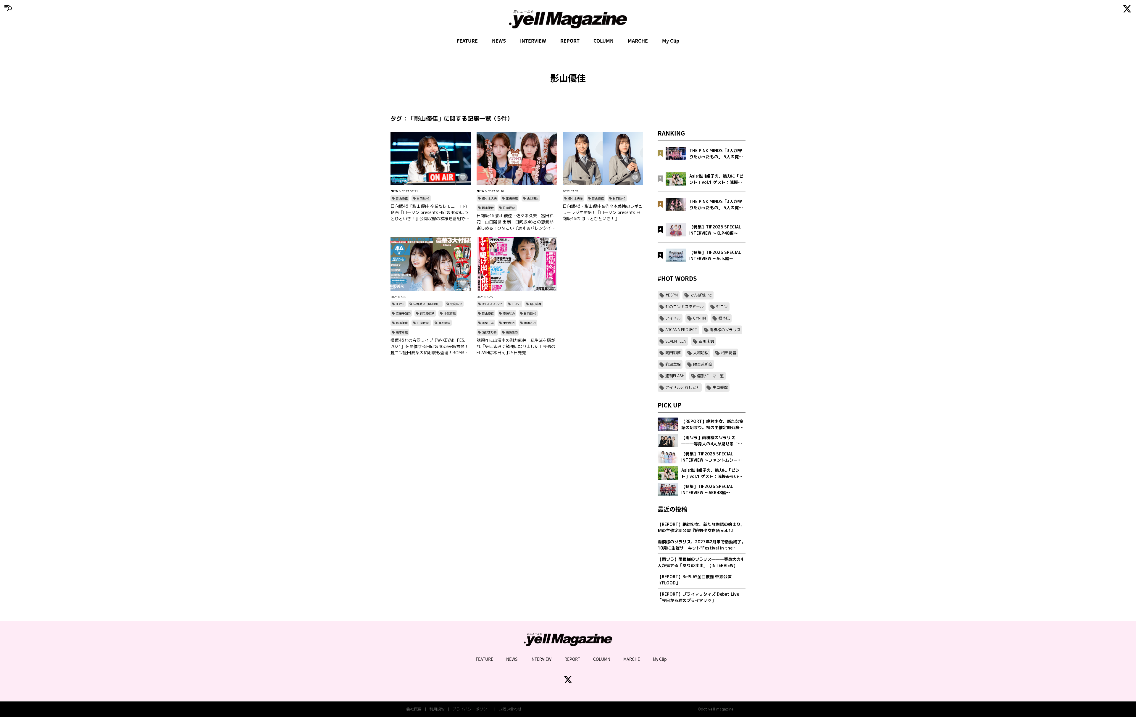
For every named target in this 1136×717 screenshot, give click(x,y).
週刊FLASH (675, 375)
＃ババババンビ (492, 304)
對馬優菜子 (427, 313)
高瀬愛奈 (512, 332)
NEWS (499, 40)
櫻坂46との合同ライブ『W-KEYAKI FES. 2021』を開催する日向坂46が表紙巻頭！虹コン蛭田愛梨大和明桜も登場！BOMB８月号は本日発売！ (429, 346)
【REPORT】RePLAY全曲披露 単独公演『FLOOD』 (695, 580)
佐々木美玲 (575, 198)
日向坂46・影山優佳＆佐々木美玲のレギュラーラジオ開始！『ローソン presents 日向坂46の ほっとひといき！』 (603, 212)
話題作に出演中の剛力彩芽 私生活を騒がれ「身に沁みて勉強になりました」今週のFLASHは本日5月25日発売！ (516, 346)
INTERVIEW (533, 40)
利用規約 (437, 709)
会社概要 (414, 709)
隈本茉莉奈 (702, 364)
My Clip (670, 40)
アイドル (673, 318)
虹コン (722, 306)
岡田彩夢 (673, 352)
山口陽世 (533, 198)
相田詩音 (728, 352)
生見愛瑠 (720, 387)
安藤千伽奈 (403, 313)
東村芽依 (444, 323)
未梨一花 (488, 323)
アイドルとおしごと (682, 387)
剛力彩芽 (536, 304)
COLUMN (603, 40)
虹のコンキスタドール (684, 306)
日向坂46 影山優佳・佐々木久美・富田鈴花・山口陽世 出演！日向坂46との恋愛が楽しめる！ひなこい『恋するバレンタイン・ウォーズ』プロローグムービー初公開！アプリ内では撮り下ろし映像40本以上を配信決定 (516, 222)
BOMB (400, 304)
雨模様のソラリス (725, 329)
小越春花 (450, 313)
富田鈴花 (512, 198)
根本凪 (724, 318)
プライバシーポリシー (471, 709)
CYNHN (699, 318)
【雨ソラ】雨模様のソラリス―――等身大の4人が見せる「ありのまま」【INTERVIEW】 (700, 562)
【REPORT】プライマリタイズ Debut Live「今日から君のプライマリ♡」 (698, 597)
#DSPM (671, 295)
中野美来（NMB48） (427, 304)
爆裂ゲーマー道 (710, 375)
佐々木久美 (489, 198)
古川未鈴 (706, 341)
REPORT (570, 40)
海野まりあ (489, 332)
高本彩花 (402, 332)
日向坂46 (423, 198)
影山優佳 (402, 198)
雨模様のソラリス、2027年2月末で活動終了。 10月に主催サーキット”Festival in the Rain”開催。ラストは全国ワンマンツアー (702, 545)
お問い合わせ (510, 709)
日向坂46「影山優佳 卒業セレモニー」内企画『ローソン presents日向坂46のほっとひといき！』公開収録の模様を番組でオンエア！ (429, 212)
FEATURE (467, 40)
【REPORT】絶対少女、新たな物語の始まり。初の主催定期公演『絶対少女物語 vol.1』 (701, 527)
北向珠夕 (456, 304)
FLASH (516, 304)
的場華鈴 (673, 364)
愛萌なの (509, 313)
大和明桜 (701, 352)
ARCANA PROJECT (681, 329)
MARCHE (638, 40)
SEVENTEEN (675, 341)
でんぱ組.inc (701, 295)
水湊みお (530, 323)
